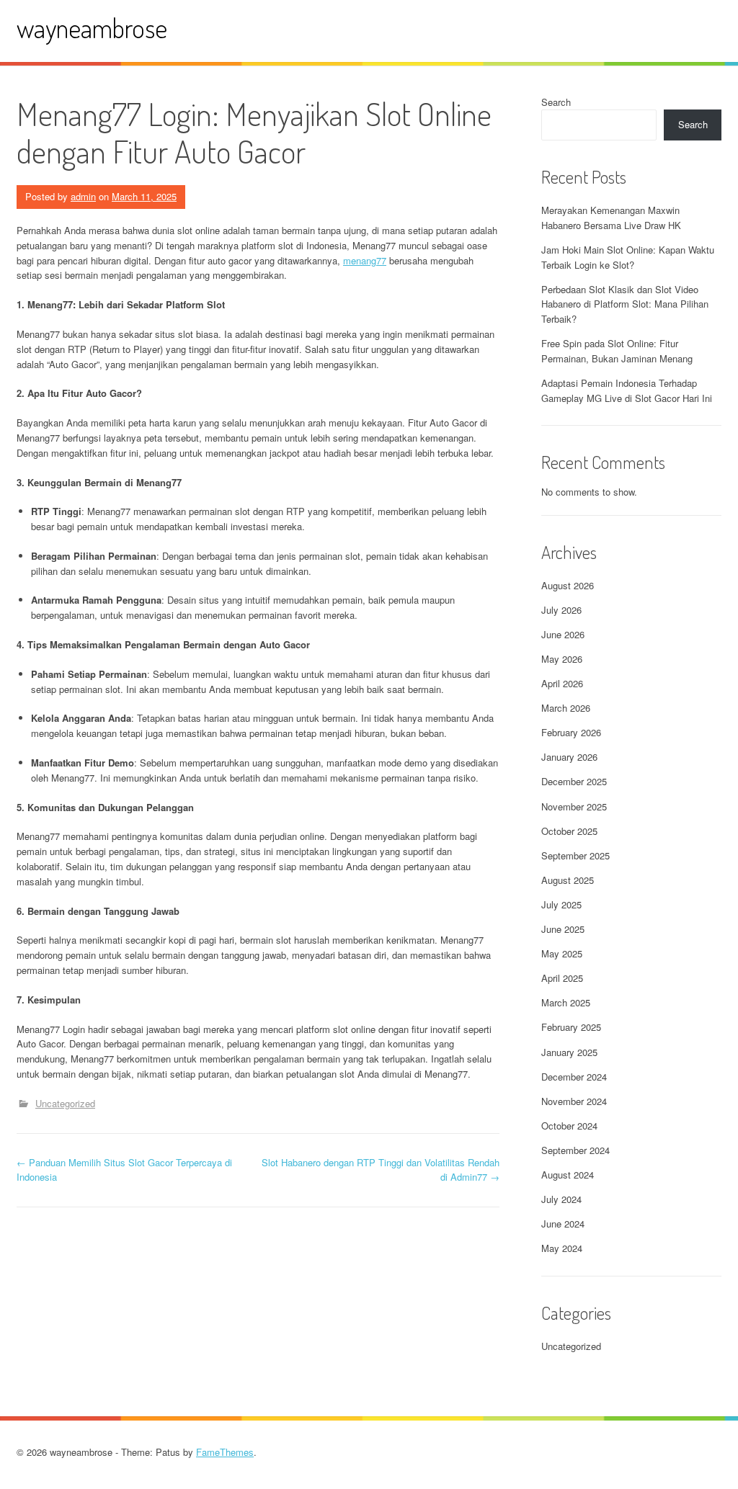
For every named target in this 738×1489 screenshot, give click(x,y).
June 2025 (562, 929)
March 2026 (565, 708)
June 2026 (562, 634)
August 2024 (567, 1174)
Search (556, 102)
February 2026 (571, 732)
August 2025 (567, 880)
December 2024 (574, 1076)
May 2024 (561, 1248)
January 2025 (569, 1052)
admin (83, 196)
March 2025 (565, 1002)
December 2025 (574, 781)
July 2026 (561, 610)
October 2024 (569, 1125)
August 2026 (567, 585)
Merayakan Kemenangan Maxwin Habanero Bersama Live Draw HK (611, 217)
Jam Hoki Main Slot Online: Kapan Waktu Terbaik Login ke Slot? (627, 257)
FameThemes (225, 1452)
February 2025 (571, 1027)
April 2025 (562, 978)
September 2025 (575, 855)
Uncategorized (65, 1103)
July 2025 (561, 904)
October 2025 (569, 831)
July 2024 (561, 1199)
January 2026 (569, 757)
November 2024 (574, 1101)
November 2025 (574, 806)
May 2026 (561, 659)
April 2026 (562, 683)
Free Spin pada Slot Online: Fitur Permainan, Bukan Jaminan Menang (617, 350)
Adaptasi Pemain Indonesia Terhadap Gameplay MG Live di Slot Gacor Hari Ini (626, 390)
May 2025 (561, 953)
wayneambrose (92, 28)
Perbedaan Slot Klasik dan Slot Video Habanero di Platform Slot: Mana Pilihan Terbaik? (624, 304)
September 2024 (575, 1150)
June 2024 (562, 1223)
